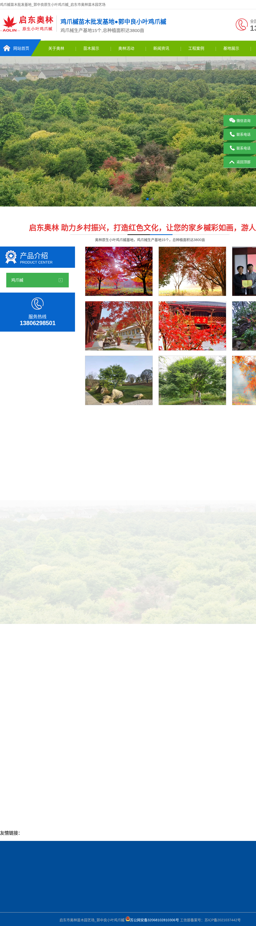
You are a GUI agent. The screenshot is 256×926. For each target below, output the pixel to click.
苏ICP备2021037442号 (222, 920)
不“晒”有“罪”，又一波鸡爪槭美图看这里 (45, 780)
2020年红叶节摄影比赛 (145, 592)
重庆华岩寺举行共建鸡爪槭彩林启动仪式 (46, 800)
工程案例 (196, 48)
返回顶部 (243, 162)
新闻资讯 (161, 48)
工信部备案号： (167, 920)
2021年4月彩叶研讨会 (205, 592)
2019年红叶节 (85, 592)
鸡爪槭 (17, 280)
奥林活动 (126, 48)
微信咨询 (243, 121)
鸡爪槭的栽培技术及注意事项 (230, 808)
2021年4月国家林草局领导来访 (67, 898)
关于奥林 (56, 48)
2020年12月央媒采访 (25, 592)
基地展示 (231, 48)
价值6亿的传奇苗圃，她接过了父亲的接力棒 (49, 769)
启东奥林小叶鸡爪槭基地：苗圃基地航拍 (46, 810)
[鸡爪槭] (27, 31)
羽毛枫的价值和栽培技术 (227, 778)
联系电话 (243, 134)
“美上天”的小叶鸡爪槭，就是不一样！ (44, 790)
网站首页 (21, 48)
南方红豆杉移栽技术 (223, 747)
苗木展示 (91, 48)
